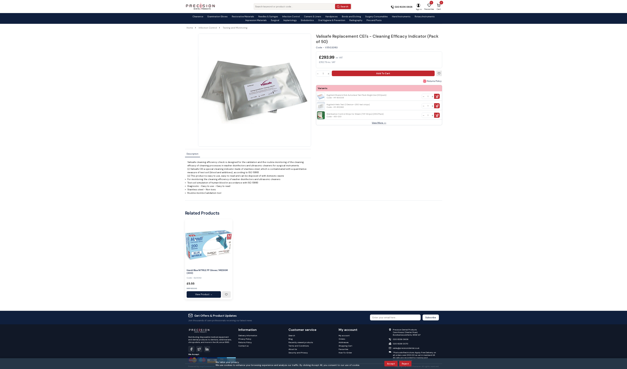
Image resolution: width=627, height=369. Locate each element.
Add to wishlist (439, 73)
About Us (293, 349)
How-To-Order (345, 352)
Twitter (199, 349)
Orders (342, 339)
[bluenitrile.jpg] (208, 242)
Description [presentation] (192, 153)
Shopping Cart (345, 346)
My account (344, 335)
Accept (391, 363)
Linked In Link (207, 349)
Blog (291, 339)
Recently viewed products (301, 342)
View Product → (203, 294)
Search (344, 6)
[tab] (192, 154)
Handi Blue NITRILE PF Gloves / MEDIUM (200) (207, 272)
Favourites (343, 349)
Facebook (191, 349)
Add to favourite (226, 294)
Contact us (243, 346)
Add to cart (383, 73)
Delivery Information (247, 335)
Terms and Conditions (299, 346)
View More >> (379, 122)
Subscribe (430, 317)
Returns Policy (434, 81)
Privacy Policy (244, 339)
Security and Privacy (298, 352)
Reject (405, 363)
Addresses (344, 342)
